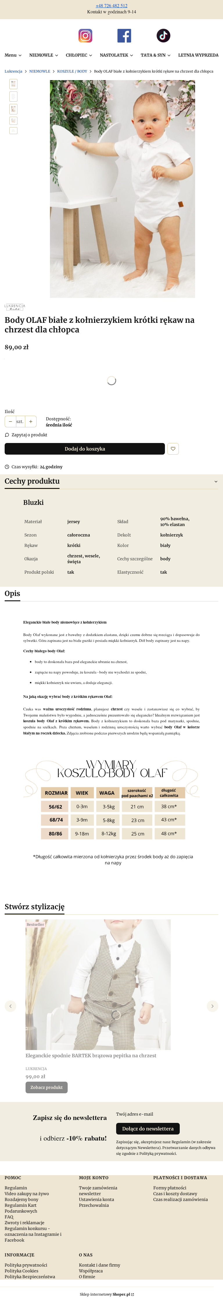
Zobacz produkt (46, 1087)
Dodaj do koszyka (85, 449)
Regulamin (16, 1188)
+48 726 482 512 (111, 5)
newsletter (90, 1193)
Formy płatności (169, 1188)
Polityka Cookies (21, 1271)
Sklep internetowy (105, 1294)
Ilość (10, 411)
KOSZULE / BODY (72, 71)
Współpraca (91, 1271)
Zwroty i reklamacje (24, 1222)
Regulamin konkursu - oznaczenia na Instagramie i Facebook (33, 1234)
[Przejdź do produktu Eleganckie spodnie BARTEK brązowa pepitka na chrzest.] (98, 984)
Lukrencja (13, 71)
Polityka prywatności (26, 1265)
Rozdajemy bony (21, 1199)
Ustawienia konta (96, 1199)
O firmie (87, 1276)
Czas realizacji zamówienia (180, 1199)
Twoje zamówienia (98, 1188)
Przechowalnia (94, 1205)
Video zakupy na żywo (27, 1193)
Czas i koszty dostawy (175, 1193)
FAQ (9, 1217)
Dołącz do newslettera (148, 1129)
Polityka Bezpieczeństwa (30, 1276)
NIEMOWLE (39, 71)
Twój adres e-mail (134, 1114)
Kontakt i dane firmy (99, 1265)
